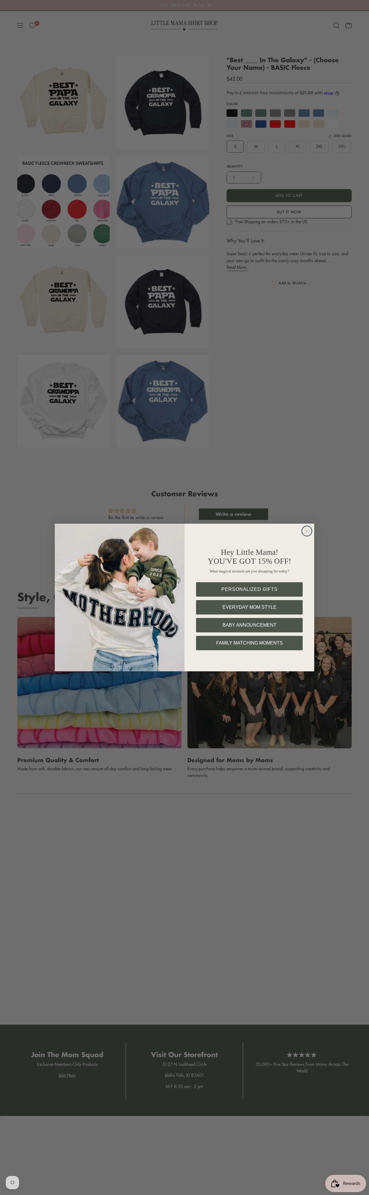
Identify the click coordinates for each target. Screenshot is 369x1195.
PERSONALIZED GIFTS (249, 589)
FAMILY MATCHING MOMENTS (249, 642)
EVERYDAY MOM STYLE (249, 607)
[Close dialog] (307, 531)
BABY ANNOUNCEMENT (249, 625)
